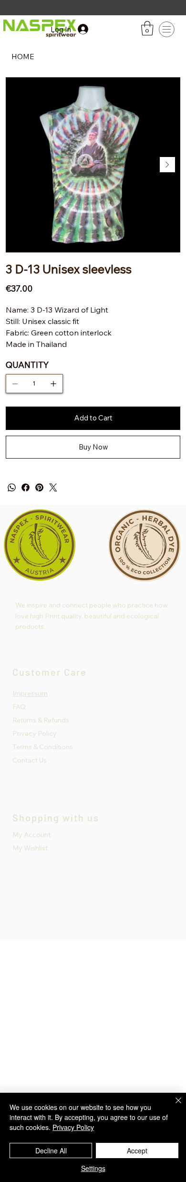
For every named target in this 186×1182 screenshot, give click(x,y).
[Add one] (53, 383)
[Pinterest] (39, 487)
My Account (31, 834)
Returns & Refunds (40, 720)
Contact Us (29, 760)
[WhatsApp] (12, 487)
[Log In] (91, 29)
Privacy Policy (34, 733)
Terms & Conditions (42, 747)
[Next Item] (167, 164)
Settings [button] (93, 1168)
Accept (137, 1150)
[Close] (172, 1106)
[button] (147, 28)
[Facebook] (25, 487)
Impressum (30, 693)
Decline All (51, 1150)
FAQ (19, 706)
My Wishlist (30, 848)
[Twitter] (53, 487)
